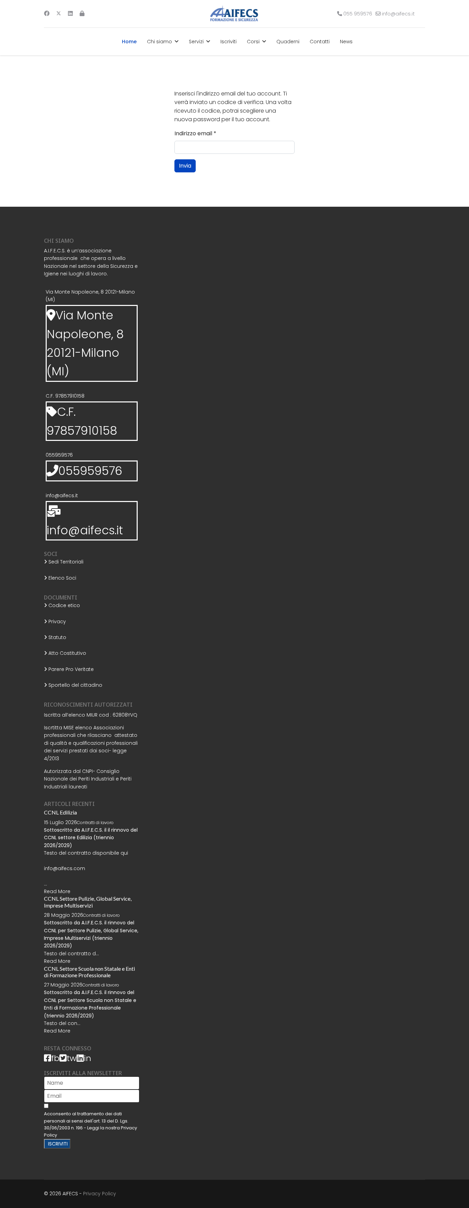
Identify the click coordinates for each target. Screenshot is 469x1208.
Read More (57, 891)
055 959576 (357, 13)
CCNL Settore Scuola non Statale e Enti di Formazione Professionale (89, 971)
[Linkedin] (70, 14)
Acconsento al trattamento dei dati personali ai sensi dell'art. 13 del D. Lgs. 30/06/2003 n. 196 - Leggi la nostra (90, 1124)
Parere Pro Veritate (70, 669)
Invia (185, 166)
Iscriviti (228, 41)
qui (124, 853)
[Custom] (82, 14)
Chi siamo (159, 41)
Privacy (56, 621)
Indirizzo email (195, 133)
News (346, 41)
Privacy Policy (99, 1193)
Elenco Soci (61, 577)
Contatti (320, 41)
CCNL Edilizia (60, 812)
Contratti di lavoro (95, 822)
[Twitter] (58, 14)
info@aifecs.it (398, 13)
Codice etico (63, 605)
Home (129, 41)
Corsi (253, 41)
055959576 (59, 455)
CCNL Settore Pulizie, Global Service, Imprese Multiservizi (87, 901)
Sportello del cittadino (74, 685)
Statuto (56, 637)
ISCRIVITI (57, 1143)
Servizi (196, 41)
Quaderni (287, 41)
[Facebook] (46, 14)
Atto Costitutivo (66, 653)
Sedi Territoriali (65, 561)
